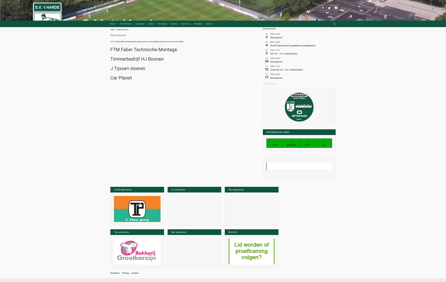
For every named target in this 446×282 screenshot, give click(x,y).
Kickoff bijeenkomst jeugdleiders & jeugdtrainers (293, 45)
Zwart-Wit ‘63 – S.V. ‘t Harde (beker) (286, 70)
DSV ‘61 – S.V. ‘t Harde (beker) (284, 53)
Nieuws (113, 24)
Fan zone (198, 24)
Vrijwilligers (162, 24)
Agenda (174, 24)
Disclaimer (115, 273)
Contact (208, 24)
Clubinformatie (125, 24)
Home (112, 29)
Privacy (125, 273)
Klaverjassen (276, 37)
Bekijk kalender (270, 83)
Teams (151, 24)
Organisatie (139, 24)
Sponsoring (185, 24)
